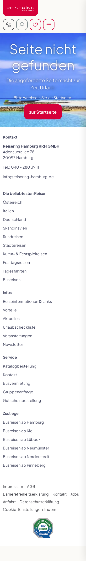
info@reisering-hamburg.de (28, 176)
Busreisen (12, 279)
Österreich (12, 202)
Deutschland (14, 219)
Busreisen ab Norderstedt (26, 456)
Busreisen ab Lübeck (22, 439)
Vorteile (10, 309)
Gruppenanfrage (18, 391)
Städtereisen (14, 245)
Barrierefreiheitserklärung (26, 494)
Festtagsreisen (16, 262)
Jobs (74, 494)
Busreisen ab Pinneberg (24, 465)
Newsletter (13, 344)
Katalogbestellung (20, 366)
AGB (31, 486)
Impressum (13, 486)
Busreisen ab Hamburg (23, 422)
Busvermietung (16, 383)
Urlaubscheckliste (19, 327)
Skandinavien (15, 227)
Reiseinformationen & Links (27, 301)
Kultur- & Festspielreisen (25, 253)
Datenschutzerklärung (39, 501)
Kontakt (10, 374)
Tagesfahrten (15, 270)
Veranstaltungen (17, 335)
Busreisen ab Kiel (18, 430)
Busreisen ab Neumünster (26, 447)
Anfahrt (9, 501)
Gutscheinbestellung (22, 400)
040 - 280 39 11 (25, 167)
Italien (8, 210)
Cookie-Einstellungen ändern (29, 509)
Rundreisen (13, 236)
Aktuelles (11, 318)
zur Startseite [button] (43, 112)
